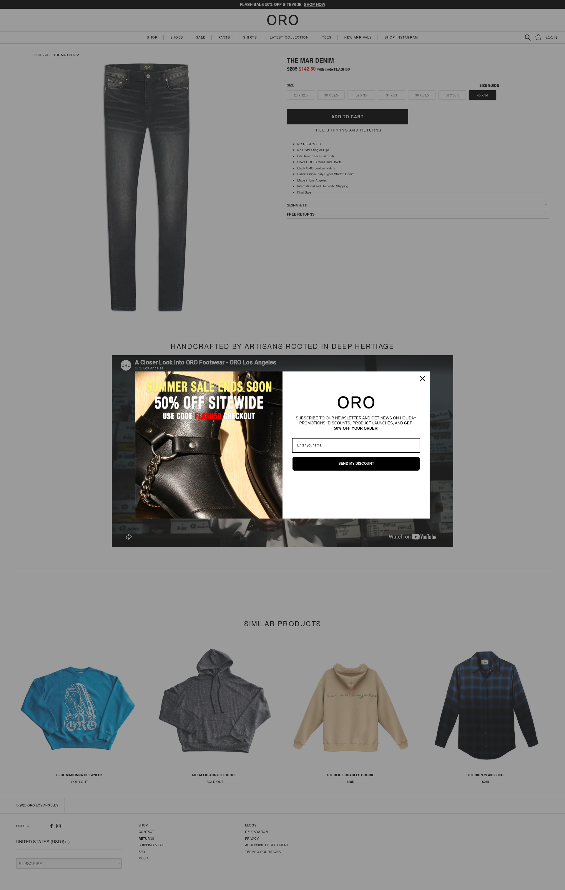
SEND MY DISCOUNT (356, 463)
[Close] (423, 378)
